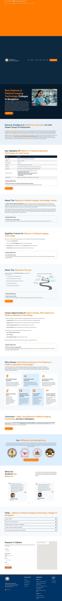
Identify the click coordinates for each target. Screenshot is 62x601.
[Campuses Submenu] (34, 60)
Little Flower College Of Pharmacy (41, 585)
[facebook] (10, 590)
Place (6, 562)
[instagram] (8, 590)
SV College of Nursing (39, 595)
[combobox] (6, 555)
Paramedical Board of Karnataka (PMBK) (29, 137)
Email (6, 558)
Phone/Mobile (7, 553)
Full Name (6, 549)
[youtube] (6, 590)
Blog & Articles (26, 584)
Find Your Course (27, 582)
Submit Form (8, 567)
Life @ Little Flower (27, 581)
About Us (25, 579)
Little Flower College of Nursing (41, 581)
